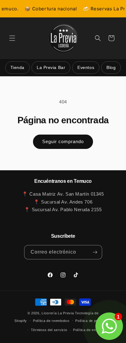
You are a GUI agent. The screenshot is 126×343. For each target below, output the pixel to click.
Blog (111, 67)
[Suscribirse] (95, 252)
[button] (12, 38)
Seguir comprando (63, 141)
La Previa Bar (51, 67)
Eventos (85, 67)
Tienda (17, 67)
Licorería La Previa (58, 313)
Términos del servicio (49, 330)
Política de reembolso (51, 321)
